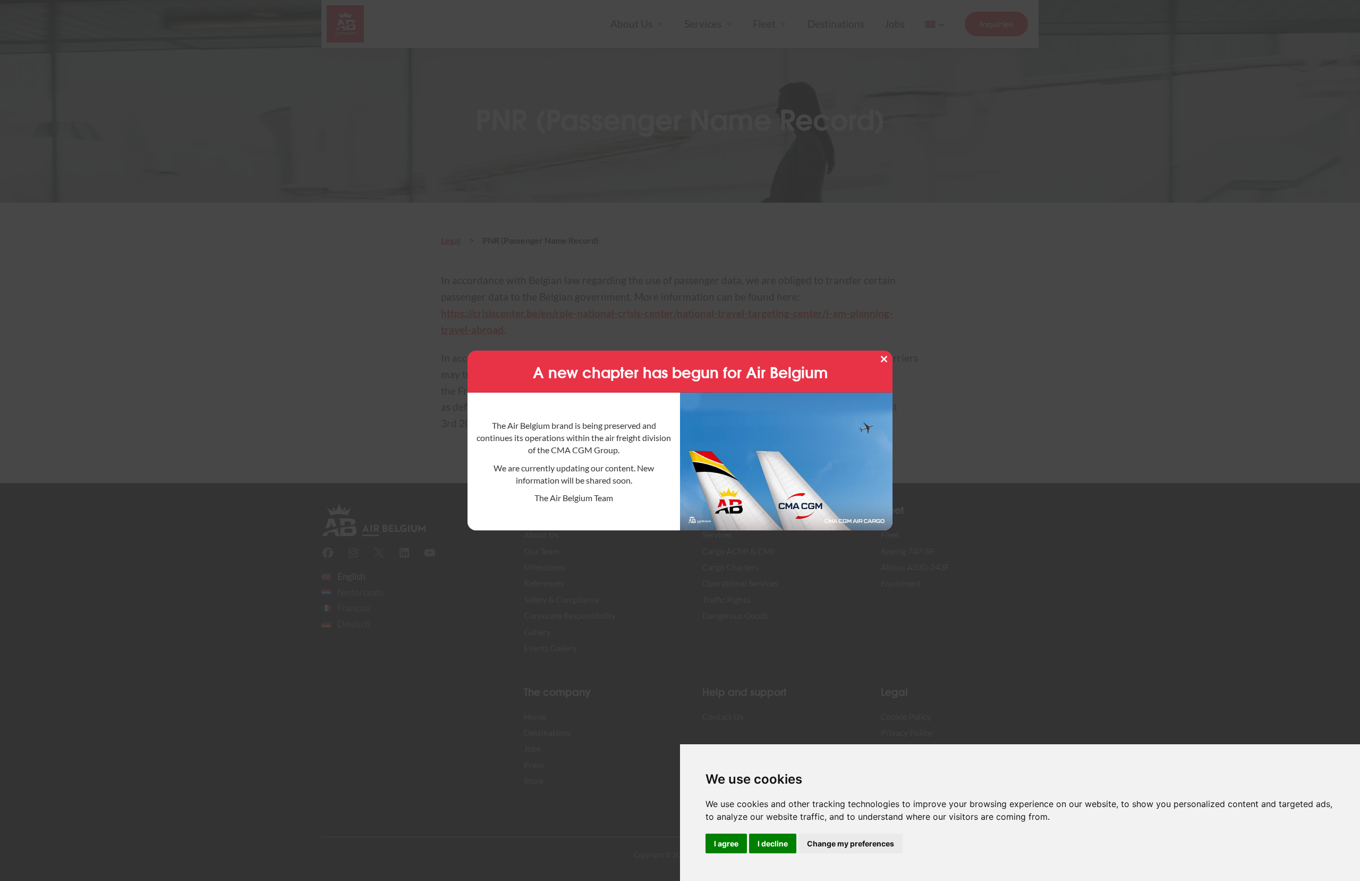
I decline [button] (773, 843)
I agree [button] (726, 843)
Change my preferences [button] (850, 843)
